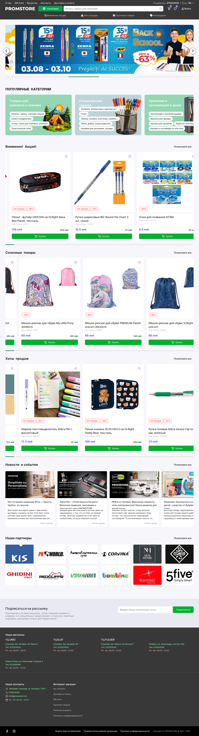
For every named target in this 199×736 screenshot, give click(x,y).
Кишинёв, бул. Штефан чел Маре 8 (21, 644)
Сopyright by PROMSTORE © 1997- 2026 (171, 731)
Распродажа (159, 15)
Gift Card (19, 3)
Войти (187, 8)
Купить (64, 236)
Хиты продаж (91, 15)
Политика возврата (62, 710)
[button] (9, 244)
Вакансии (32, 3)
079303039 (14, 692)
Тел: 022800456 (13, 664)
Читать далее (46, 523)
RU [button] (190, 3)
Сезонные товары (125, 15)
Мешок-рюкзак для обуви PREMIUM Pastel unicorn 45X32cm (54, 325)
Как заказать (59, 688)
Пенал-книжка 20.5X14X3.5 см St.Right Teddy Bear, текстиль (53, 431)
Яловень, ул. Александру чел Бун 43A (166, 644)
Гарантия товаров (61, 705)
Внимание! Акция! (56, 15)
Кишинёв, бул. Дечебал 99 (65, 644)
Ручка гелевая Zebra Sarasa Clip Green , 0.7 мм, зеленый (120, 431)
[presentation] (6, 51)
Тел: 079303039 (13, 647)
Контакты (46, 3)
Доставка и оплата (64, 3)
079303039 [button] (173, 3)
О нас (8, 3)
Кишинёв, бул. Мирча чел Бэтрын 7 (117, 644)
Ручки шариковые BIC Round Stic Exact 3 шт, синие (60, 219)
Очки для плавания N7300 (114, 217)
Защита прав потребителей (68, 731)
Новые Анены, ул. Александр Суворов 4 (24, 661)
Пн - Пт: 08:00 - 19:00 (19, 700)
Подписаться (183, 609)
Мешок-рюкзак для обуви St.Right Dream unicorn (117, 325)
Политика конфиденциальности (67, 715)
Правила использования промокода (100, 731)
